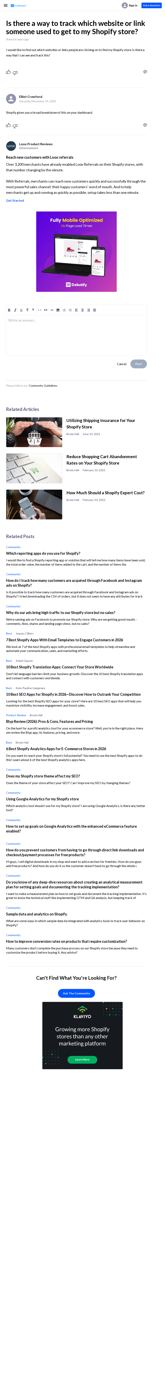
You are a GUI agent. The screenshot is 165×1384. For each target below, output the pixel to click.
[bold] (9, 310)
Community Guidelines (43, 385)
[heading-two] (33, 310)
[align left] (76, 310)
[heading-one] (27, 310)
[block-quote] (46, 310)
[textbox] (76, 322)
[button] (58, 310)
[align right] (89, 310)
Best (9, 633)
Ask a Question (151, 5)
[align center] (82, 310)
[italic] (15, 310)
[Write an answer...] (145, 72)
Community (13, 547)
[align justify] (95, 310)
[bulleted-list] (70, 310)
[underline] (21, 310)
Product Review (16, 715)
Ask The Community (76, 993)
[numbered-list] (64, 310)
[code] (40, 310)
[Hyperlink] (52, 310)
